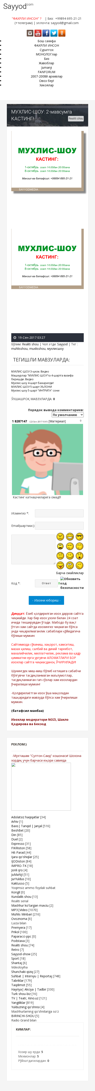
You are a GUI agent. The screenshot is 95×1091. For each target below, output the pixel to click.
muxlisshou (37, 348)
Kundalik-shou (21, 896)
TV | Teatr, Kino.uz (24, 998)
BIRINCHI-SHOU (22, 1016)
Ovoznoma (19, 919)
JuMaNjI (17, 874)
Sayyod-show (20, 954)
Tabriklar (17, 980)
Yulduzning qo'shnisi (25, 1007)
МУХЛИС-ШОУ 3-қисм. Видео (30, 371)
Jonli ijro (17, 870)
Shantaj (16, 963)
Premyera (18, 927)
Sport (15, 958)
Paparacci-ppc (21, 936)
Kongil (15, 892)
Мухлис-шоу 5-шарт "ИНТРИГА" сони (35, 390)
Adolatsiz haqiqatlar (25, 817)
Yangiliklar (18, 1002)
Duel (14, 839)
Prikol (15, 932)
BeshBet (17, 830)
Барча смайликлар (70, 573)
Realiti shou (76, 118)
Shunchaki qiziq (22, 972)
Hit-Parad (18, 852)
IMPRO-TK (19, 866)
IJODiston (18, 861)
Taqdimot (18, 985)
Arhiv (14, 821)
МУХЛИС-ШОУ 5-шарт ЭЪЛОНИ (31, 387)
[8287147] (12, 497)
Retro (15, 949)
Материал (57, 421)
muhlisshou (19, 348)
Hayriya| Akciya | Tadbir (28, 989)
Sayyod (15, 6)
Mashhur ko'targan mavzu (30, 905)
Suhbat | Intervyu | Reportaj (31, 976)
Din (13, 835)
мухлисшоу (55, 348)
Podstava (18, 941)
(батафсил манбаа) (27, 711)
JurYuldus (17, 879)
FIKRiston (18, 848)
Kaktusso (18, 883)
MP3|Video (19, 910)
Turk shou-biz (21, 994)
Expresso (17, 843)
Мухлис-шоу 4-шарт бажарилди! (32, 383)
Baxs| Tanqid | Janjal (26, 826)
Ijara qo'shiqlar (21, 857)
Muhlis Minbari (21, 914)
